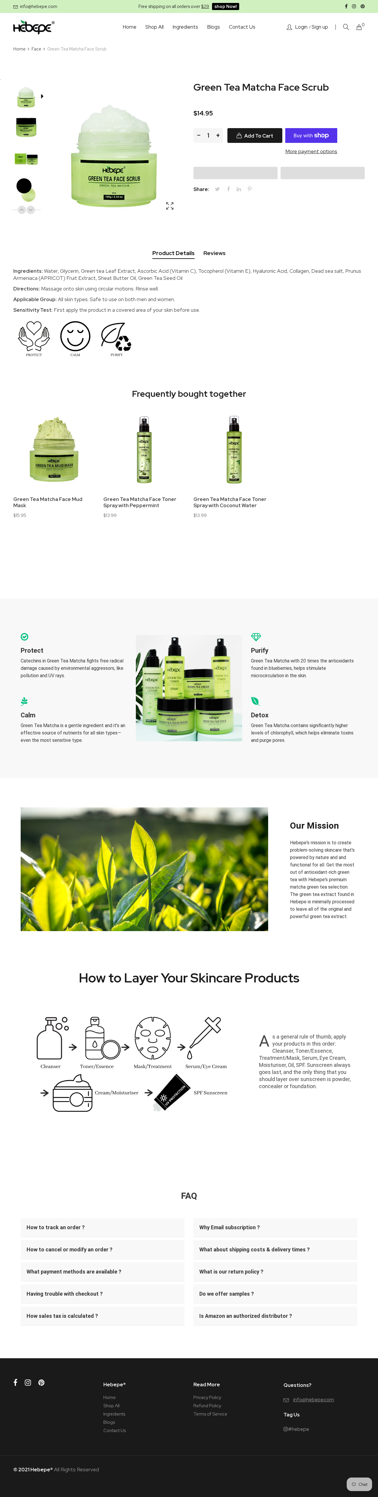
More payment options (311, 151)
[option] (29, 97)
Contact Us (114, 1430)
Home (109, 1397)
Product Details (173, 253)
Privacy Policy (207, 1397)
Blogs (109, 1422)
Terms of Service (210, 1414)
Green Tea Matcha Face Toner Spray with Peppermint (139, 502)
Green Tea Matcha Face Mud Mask (47, 502)
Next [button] (30, 209)
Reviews (214, 253)
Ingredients (114, 1414)
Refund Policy (207, 1405)
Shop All (111, 1405)
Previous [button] (21, 209)
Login (301, 27)
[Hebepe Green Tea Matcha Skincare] (34, 27)
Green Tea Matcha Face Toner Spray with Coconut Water (229, 502)
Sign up (320, 27)
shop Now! (225, 6)
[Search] (346, 27)
